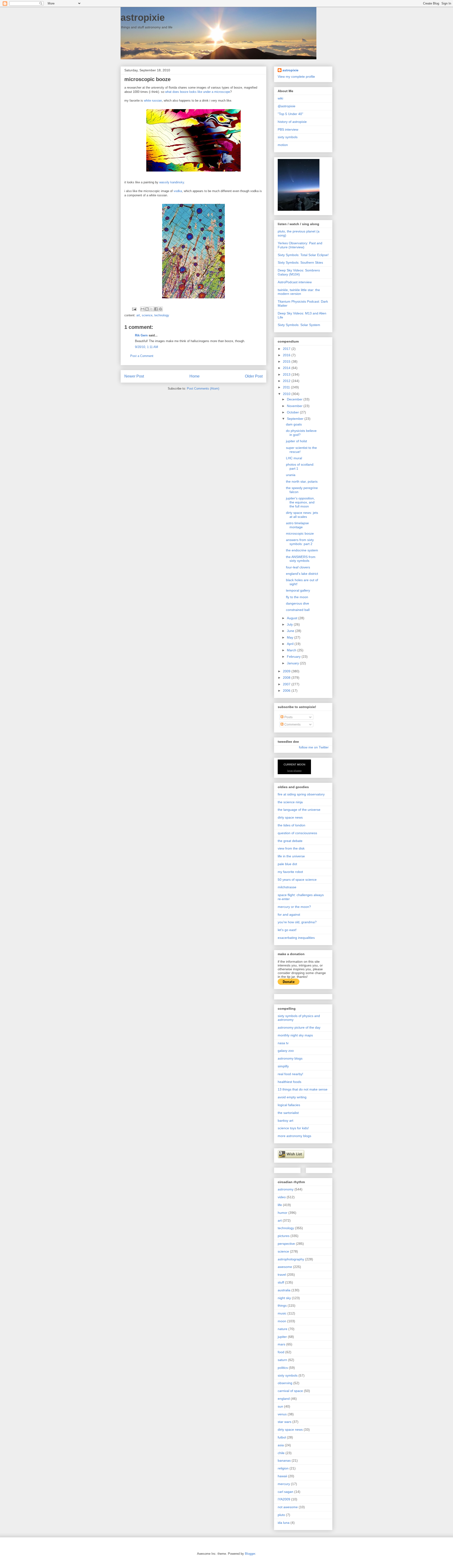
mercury (284, 1484)
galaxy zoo (286, 1050)
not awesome (288, 1507)
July (290, 624)
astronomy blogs (290, 1058)
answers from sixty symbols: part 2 (300, 542)
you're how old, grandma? (297, 922)
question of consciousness (297, 833)
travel (282, 1274)
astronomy (286, 1189)
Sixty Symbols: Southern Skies (300, 262)
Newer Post (134, 376)
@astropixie (286, 106)
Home (194, 376)
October (293, 412)
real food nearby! (290, 1074)
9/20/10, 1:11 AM (146, 347)
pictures (283, 1236)
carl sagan (285, 1492)
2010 (287, 394)
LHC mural (294, 458)
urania (290, 475)
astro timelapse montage (297, 525)
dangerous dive (297, 603)
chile (281, 1453)
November (295, 406)
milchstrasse (287, 887)
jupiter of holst (296, 441)
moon (282, 1321)
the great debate (290, 841)
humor (282, 1213)
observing (285, 1383)
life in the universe (291, 856)
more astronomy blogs (294, 1136)
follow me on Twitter (314, 747)
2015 (287, 361)
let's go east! (287, 930)
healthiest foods (289, 1082)
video (282, 1197)
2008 (287, 677)
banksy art (285, 1120)
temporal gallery (298, 590)
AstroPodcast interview (295, 282)
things (282, 1305)
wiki (280, 98)
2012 (287, 381)
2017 (287, 349)
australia (284, 1290)
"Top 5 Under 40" (290, 114)
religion (283, 1468)
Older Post (254, 376)
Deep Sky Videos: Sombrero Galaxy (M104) (299, 272)
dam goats (294, 424)
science (147, 315)
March (292, 650)
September (295, 419)
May (290, 637)
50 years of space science (297, 879)
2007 (287, 684)
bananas (284, 1460)
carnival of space (290, 1391)
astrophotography (291, 1259)
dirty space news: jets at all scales (302, 515)
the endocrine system (302, 550)
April (290, 644)
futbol (282, 1437)
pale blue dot (287, 864)
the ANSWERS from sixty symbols (300, 559)
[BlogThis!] (147, 309)
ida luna (283, 1522)
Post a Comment (141, 356)
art (138, 315)
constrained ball (298, 610)
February (294, 656)
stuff (281, 1282)
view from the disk (291, 848)
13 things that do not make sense (302, 1089)
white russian (153, 100)
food (281, 1352)
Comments (292, 724)
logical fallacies (289, 1105)
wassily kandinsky (171, 182)
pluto (281, 1515)
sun (280, 1406)
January (293, 663)
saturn (282, 1360)
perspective (286, 1243)
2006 (287, 690)
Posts (288, 717)
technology (161, 315)
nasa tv (283, 1043)
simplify (283, 1066)
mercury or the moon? (294, 907)
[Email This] (142, 309)
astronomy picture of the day (299, 1027)
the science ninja (290, 802)
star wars (284, 1422)
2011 (287, 387)
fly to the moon (297, 597)
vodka (178, 191)
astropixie (143, 17)
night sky (284, 1298)
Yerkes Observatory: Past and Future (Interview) (300, 245)
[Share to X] (151, 309)
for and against (289, 914)
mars (281, 1344)
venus (282, 1414)
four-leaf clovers (298, 567)
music (282, 1313)
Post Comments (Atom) (203, 388)
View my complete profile (296, 76)
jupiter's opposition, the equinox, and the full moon (300, 502)
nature (282, 1329)
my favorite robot (290, 872)
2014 (287, 368)
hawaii (282, 1476)
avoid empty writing (292, 1097)
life (280, 1205)
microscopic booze (300, 533)
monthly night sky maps (295, 1035)
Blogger (250, 1553)
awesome (285, 1267)
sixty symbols (288, 137)
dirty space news (290, 817)
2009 (287, 671)
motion (283, 145)
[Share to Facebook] (156, 309)
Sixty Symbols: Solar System (299, 325)
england (284, 1398)
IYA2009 (284, 1499)
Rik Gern (141, 335)
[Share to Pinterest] (160, 309)
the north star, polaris (302, 481)
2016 (287, 355)
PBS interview (288, 129)
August (292, 618)
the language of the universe (299, 810)
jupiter (282, 1337)
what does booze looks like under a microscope (197, 92)
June (291, 631)
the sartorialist (288, 1113)
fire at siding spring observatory (301, 794)
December (295, 399)
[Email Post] (133, 309)
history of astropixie (292, 122)
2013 (287, 374)
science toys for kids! (293, 1128)
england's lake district (302, 573)
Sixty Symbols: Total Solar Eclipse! (303, 255)
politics (283, 1368)
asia (281, 1445)
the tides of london (291, 825)
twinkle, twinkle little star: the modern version (299, 292)
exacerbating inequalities (296, 938)
